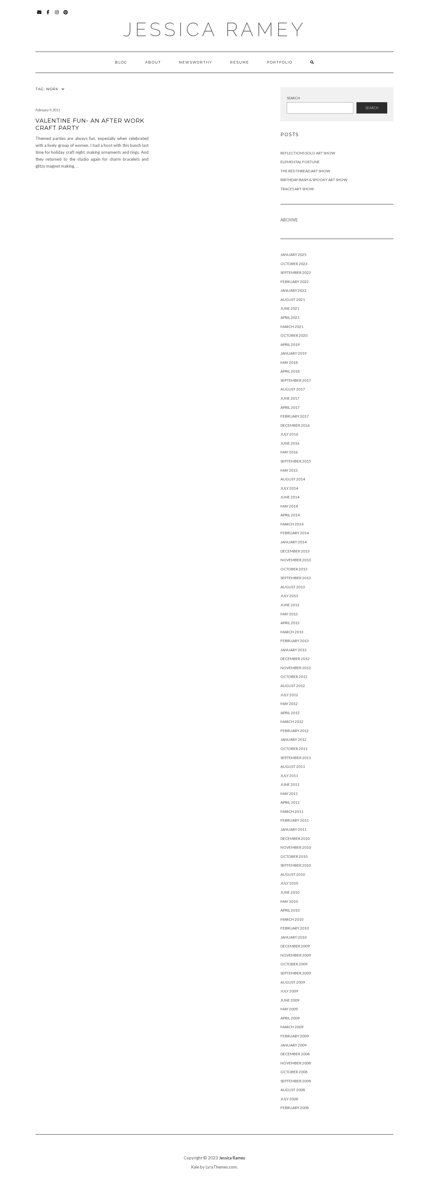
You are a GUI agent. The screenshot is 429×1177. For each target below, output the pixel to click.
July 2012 (289, 694)
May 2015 (289, 470)
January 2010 (293, 937)
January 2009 (293, 1045)
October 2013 (293, 569)
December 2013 (295, 551)
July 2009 (289, 991)
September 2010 (295, 865)
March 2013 (291, 632)
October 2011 (293, 748)
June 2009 (289, 1000)
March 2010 (291, 919)
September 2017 (295, 380)
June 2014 (289, 497)
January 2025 (293, 254)
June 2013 (289, 604)
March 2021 (291, 326)
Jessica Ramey (214, 30)
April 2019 (290, 344)
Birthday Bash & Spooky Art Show (313, 179)
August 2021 (292, 299)
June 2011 (289, 784)
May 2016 (289, 452)
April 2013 (290, 622)
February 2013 (294, 640)
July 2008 (289, 1098)
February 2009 (294, 1036)
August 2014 (292, 479)
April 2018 (290, 371)
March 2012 (291, 721)
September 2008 (295, 1081)
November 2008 (295, 1063)
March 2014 (291, 524)
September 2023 (295, 272)
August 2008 (292, 1089)
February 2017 (294, 416)
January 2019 (293, 353)
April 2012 (290, 712)
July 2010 (289, 883)
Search (293, 98)
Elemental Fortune (300, 161)
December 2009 (295, 946)
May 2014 (289, 506)
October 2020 (293, 335)
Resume (239, 62)
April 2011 (290, 802)
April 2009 (290, 1018)
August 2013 (292, 587)
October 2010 (293, 856)
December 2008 (295, 1054)
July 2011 (289, 775)
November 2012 (295, 667)
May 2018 (289, 362)
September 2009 (295, 973)
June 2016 (289, 443)
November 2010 (295, 847)
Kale (195, 1166)
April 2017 (290, 407)
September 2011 (295, 757)
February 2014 (294, 532)
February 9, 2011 (47, 110)
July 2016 (289, 434)
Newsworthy (195, 62)
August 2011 (292, 766)
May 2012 (289, 703)
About (153, 62)
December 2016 (295, 425)
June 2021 (289, 308)
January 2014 (293, 542)
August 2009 (292, 982)
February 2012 (294, 730)
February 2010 (294, 928)
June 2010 (289, 892)
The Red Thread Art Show (305, 171)
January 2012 (293, 739)
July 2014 (289, 488)
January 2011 (293, 829)
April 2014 (290, 515)
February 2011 (294, 820)
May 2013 (289, 614)
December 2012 (295, 658)
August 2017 (292, 389)
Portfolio (279, 62)
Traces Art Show (297, 188)
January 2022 (293, 290)
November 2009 (295, 955)
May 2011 (289, 793)
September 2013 (295, 577)
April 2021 (290, 317)
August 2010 (292, 874)
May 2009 (289, 1009)
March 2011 (291, 811)
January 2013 (293, 649)
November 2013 (295, 560)
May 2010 (289, 901)
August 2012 (292, 685)
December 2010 (295, 838)
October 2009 (293, 964)
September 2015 (295, 461)
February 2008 (294, 1107)
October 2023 (293, 263)
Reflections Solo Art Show (307, 153)
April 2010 (290, 910)
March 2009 (291, 1026)
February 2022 (294, 281)
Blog (121, 62)
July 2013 (289, 595)
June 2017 (289, 398)
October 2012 (293, 676)
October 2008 (293, 1071)
